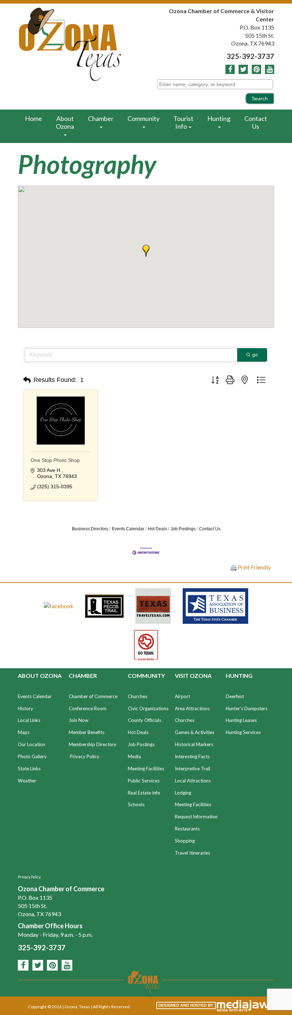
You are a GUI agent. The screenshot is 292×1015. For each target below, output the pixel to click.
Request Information (196, 816)
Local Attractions (193, 780)
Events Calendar (128, 528)
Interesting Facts (192, 756)
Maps (24, 732)
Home (33, 118)
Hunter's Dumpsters (246, 708)
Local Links (29, 720)
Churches (137, 696)
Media (134, 756)
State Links (29, 768)
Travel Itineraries (192, 853)
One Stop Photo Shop (55, 460)
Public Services (144, 780)
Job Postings (183, 528)
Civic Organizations (148, 708)
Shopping (185, 841)
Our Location (31, 744)
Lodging (183, 793)
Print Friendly (253, 567)
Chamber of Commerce (93, 696)
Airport (182, 696)
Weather (27, 780)
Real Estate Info (144, 793)
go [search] (255, 354)
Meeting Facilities (146, 768)
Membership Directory (92, 744)
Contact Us (255, 122)
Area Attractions (192, 708)
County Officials (144, 720)
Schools (136, 804)
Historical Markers (194, 744)
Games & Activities (194, 732)
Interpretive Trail (192, 768)
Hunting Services (243, 732)
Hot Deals (157, 528)
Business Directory (90, 528)
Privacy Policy (84, 756)
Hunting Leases (241, 720)
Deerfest (235, 696)
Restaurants (187, 828)
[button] (146, 251)
